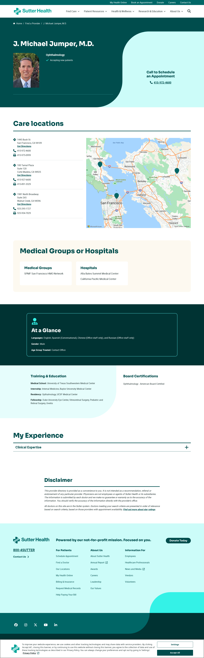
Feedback (186, 226)
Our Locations (63, 569)
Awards (94, 569)
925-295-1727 (24, 208)
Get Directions (24, 146)
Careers (172, 2)
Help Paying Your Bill (66, 594)
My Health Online (118, 2)
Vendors (129, 575)
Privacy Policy (31, 653)
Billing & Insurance (65, 581)
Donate (160, 2)
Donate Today (178, 540)
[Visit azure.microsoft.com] (95, 226)
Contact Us (185, 2)
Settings (175, 644)
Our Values (95, 588)
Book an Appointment (141, 2)
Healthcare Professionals (137, 562)
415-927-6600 (24, 179)
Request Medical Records (68, 588)
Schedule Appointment (67, 556)
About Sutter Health (100, 556)
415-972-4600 (162, 82)
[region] (138, 183)
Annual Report (99, 562)
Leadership (95, 581)
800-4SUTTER (24, 550)
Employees (130, 556)
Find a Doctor (62, 562)
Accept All (175, 652)
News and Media (135, 569)
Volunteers (130, 581)
